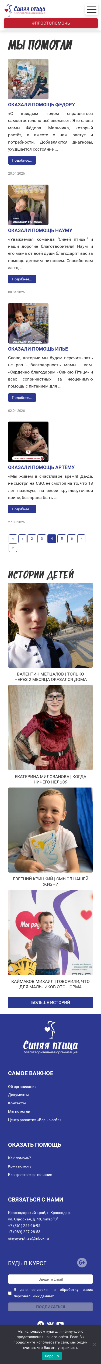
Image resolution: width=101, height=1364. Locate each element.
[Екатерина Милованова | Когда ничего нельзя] (50, 727)
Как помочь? (19, 1158)
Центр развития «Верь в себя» (34, 1120)
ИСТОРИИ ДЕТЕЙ (41, 576)
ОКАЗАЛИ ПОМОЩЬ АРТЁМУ (41, 467)
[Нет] (94, 1344)
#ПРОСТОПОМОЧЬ (51, 23)
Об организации (22, 1086)
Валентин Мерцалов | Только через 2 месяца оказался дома (51, 676)
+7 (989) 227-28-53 (24, 1232)
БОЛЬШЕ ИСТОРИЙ (50, 1002)
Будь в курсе (27, 1263)
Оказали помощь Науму (40, 230)
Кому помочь (20, 1166)
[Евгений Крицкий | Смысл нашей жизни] (50, 830)
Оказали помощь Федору (41, 104)
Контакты (17, 1103)
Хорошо (52, 1356)
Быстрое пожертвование (30, 1174)
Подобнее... (22, 160)
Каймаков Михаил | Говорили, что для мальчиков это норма (50, 984)
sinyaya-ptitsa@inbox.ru (28, 1238)
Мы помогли (19, 1111)
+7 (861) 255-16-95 (24, 1225)
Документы (18, 1094)
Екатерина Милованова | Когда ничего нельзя (50, 779)
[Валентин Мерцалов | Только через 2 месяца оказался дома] (50, 625)
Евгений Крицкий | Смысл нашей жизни (50, 881)
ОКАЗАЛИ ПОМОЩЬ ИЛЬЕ (38, 349)
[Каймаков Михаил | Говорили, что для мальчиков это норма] (50, 932)
